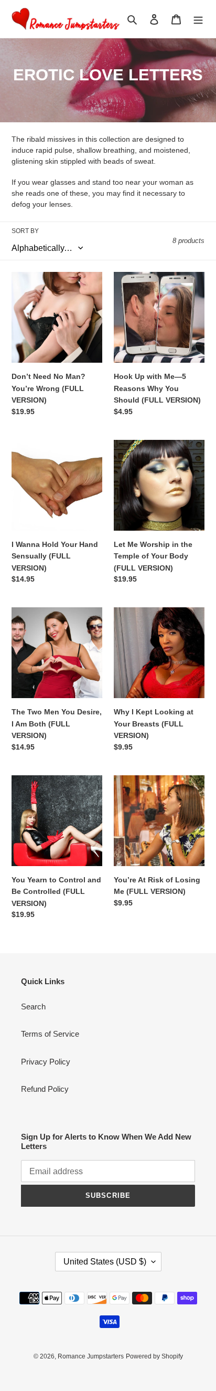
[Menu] (198, 19)
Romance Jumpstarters (91, 1356)
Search (33, 1006)
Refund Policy (45, 1088)
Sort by (25, 231)
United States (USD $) (104, 1261)
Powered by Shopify (154, 1356)
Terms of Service (50, 1033)
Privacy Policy (45, 1061)
